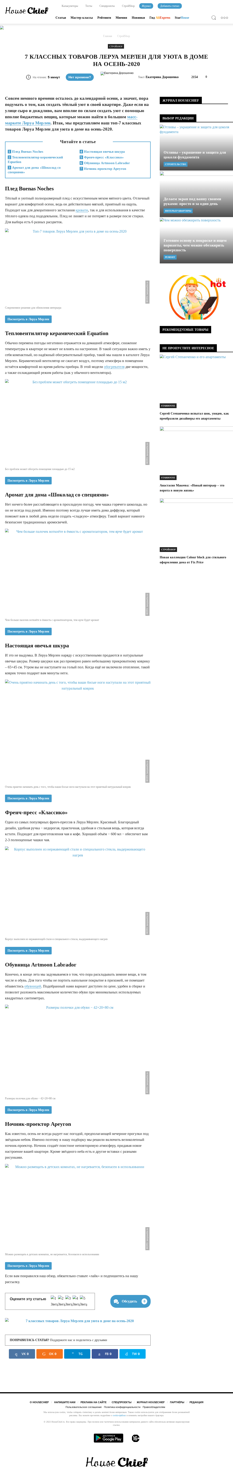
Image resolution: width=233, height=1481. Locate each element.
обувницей (32, 986)
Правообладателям (154, 1407)
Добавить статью (169, 6)
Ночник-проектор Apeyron (103, 169)
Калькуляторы (69, 6)
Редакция (196, 1402)
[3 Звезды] (69, 1301)
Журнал (146, 6)
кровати (82, 210)
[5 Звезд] (83, 1301)
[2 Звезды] (61, 1301)
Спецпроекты (107, 6)
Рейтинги (104, 17)
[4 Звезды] (76, 1301)
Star (182, 17)
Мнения (121, 17)
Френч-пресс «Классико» (102, 157)
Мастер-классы (82, 17)
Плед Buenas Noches (25, 151)
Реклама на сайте (93, 1402)
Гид (159, 17)
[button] (214, 18)
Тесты (88, 6)
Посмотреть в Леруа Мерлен (28, 319)
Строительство (175, 164)
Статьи (61, 17)
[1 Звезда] (54, 1301)
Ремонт (170, 257)
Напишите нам (64, 1402)
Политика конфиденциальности (122, 1407)
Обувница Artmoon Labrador (105, 163)
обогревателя (114, 367)
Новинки (138, 17)
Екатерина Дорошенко (162, 77)
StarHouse (168, 405)
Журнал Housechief (151, 1402)
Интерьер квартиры (178, 211)
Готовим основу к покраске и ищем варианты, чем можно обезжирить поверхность (195, 245)
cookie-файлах (119, 1415)
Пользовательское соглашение (84, 1407)
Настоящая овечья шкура (102, 151)
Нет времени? (79, 77)
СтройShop (128, 6)
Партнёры (177, 1402)
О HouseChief (39, 1402)
